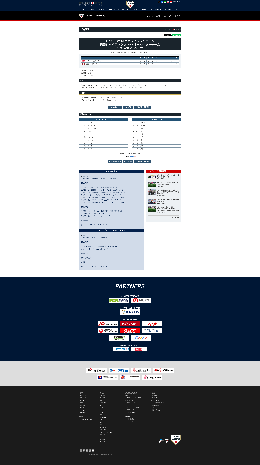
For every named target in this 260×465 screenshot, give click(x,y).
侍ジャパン (128, 395)
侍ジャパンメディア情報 (132, 407)
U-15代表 (82, 407)
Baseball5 (103, 417)
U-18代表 (82, 405)
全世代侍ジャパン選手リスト (133, 398)
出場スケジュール (130, 402)
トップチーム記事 (154, 16)
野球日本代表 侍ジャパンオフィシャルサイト (91, 4)
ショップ (102, 442)
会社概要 (127, 416)
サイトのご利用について (157, 402)
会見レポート (103, 429)
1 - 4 (114, 202)
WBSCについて (129, 421)
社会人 (102, 400)
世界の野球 (154, 398)
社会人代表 (83, 398)
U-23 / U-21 (83, 400)
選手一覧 (178, 16)
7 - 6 (104, 190)
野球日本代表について (131, 400)
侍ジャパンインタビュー (106, 432)
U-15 (101, 410)
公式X (152, 407)
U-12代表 (82, 410)
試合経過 (129, 107)
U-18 (101, 407)
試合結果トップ (116, 107)
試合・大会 (167, 16)
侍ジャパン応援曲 (130, 412)
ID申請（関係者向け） (157, 410)
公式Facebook (155, 405)
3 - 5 (114, 197)
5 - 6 (90, 249)
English (179, 1)
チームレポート (104, 427)
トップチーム (96, 16)
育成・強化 (154, 395)
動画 (101, 422)
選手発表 (102, 439)
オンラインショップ (156, 400)
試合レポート (103, 424)
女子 (101, 415)
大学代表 (82, 402)
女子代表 (82, 412)
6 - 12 (115, 192)
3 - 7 (105, 195)
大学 (101, 405)
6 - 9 (100, 187)
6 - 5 (105, 200)
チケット (104, 179)
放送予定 (113, 179)
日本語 (174, 1)
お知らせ (102, 434)
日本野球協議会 (129, 419)
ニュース (102, 437)
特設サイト (86, 176)
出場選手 (95, 179)
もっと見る (175, 217)
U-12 (101, 412)
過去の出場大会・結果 (86, 419)
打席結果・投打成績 (143, 107)
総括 (101, 420)
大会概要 (86, 179)
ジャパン (102, 395)
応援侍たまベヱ (129, 409)
